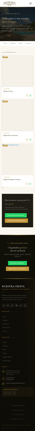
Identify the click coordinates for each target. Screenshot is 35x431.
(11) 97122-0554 (10, 378)
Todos (5, 43)
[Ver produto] (27, 95)
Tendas (4, 342)
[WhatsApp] (12, 305)
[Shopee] (25, 305)
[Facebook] (3, 305)
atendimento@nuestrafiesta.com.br (15, 383)
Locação (5, 320)
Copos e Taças (7, 360)
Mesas (4, 349)
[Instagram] (8, 305)
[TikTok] (21, 305)
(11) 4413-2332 (9, 379)
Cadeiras (28, 43)
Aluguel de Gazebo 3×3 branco (12, 179)
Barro (21, 43)
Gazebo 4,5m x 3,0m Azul (10, 135)
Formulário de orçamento (16, 220)
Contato (5, 331)
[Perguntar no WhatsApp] (30, 95)
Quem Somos (6, 327)
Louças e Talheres (7, 357)
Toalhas (5, 353)
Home (3, 35)
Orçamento (6, 324)
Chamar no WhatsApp (17, 215)
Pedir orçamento (18, 263)
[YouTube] (16, 305)
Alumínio (13, 43)
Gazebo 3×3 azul (8, 91)
